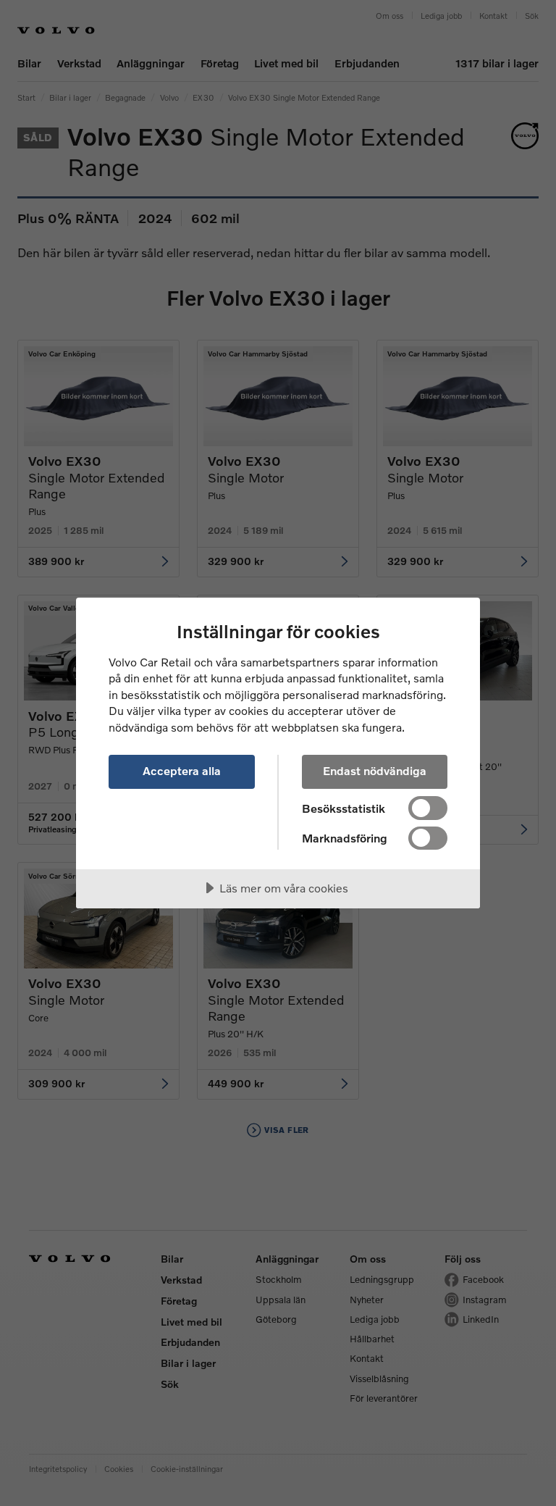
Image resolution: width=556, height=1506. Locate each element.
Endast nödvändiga (374, 770)
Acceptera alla (182, 770)
